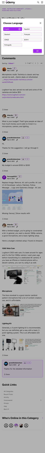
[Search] (38, 2)
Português (7, 45)
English (6, 29)
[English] (10, 2)
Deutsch (7, 34)
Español (27, 29)
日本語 (6, 39)
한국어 (26, 39)
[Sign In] (42, 2)
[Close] (40, 23)
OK (37, 51)
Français (27, 34)
